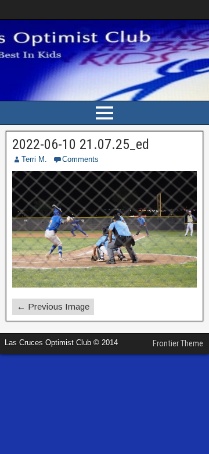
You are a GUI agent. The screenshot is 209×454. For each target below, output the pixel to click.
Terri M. (34, 159)
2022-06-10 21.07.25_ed (80, 144)
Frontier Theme (178, 343)
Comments (80, 159)
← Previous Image (53, 306)
